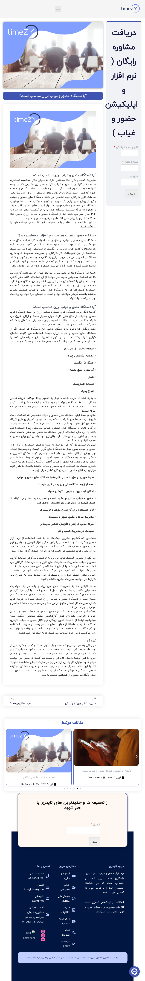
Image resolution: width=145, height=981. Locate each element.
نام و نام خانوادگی (126, 147)
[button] (58, 9)
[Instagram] (43, 936)
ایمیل (95, 824)
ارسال (131, 193)
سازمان (133, 176)
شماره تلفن (130, 162)
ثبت (94, 841)
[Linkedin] (43, 931)
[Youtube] (43, 939)
